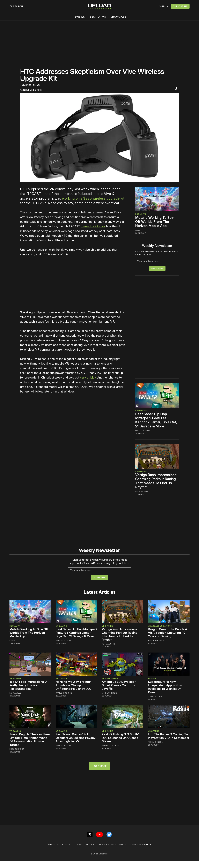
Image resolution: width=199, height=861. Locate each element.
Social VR (140, 214)
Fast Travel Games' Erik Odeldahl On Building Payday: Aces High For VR (76, 738)
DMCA (122, 844)
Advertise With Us (140, 844)
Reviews (79, 16)
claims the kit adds (93, 226)
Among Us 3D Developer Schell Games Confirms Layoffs (119, 685)
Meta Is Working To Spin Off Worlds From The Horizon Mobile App (154, 221)
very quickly (88, 377)
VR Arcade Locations (160, 626)
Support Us (180, 6)
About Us (53, 844)
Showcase (118, 16)
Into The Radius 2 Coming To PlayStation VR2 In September (168, 736)
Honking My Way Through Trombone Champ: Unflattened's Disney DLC (73, 685)
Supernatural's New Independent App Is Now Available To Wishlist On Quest (165, 687)
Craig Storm (155, 696)
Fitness (152, 678)
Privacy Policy (85, 844)
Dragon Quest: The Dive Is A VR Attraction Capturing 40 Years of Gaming (167, 632)
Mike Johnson (142, 430)
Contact (67, 844)
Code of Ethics (107, 844)
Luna (138, 230)
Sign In (163, 6)
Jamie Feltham (30, 85)
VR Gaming (141, 410)
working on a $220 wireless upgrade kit (93, 198)
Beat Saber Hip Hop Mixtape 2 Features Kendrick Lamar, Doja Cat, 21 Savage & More (156, 420)
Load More (99, 766)
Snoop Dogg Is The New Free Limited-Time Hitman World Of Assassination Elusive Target (29, 740)
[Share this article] (176, 88)
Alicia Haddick (156, 640)
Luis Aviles (15, 693)
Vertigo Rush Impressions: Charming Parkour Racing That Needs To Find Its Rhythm (156, 481)
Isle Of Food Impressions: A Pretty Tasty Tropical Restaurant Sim (28, 685)
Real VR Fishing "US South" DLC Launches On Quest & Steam (120, 738)
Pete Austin (141, 491)
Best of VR (98, 16)
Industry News (110, 678)
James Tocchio (64, 693)
